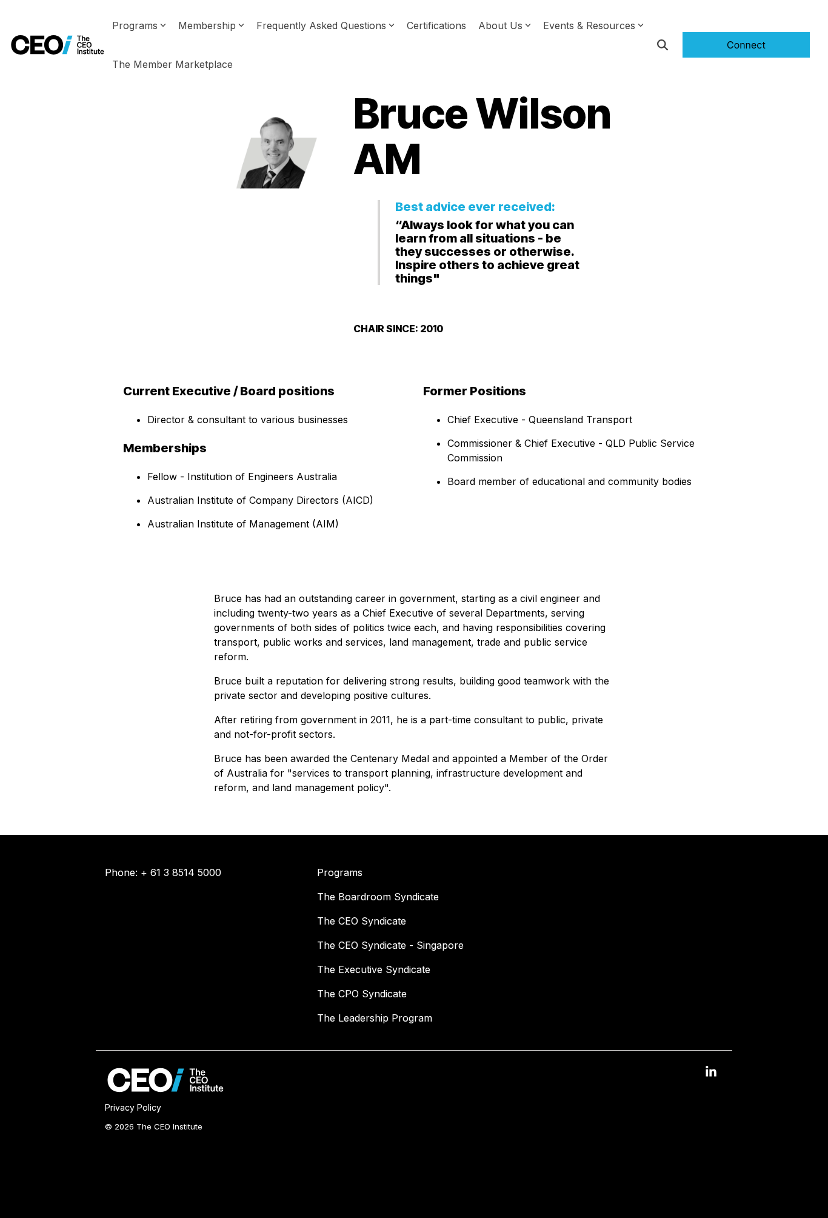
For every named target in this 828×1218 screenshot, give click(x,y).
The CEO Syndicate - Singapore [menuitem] (390, 945)
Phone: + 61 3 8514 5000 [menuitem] (163, 872)
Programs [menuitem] (339, 872)
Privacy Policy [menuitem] (133, 1107)
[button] (711, 1072)
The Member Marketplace (172, 64)
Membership (207, 25)
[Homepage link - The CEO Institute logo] (165, 1089)
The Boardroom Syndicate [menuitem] (378, 897)
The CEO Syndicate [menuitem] (361, 921)
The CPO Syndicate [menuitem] (362, 994)
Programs (135, 25)
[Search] (662, 45)
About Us (500, 25)
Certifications (436, 25)
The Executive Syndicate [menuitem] (373, 969)
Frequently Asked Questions (321, 25)
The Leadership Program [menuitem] (374, 1018)
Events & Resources (589, 25)
